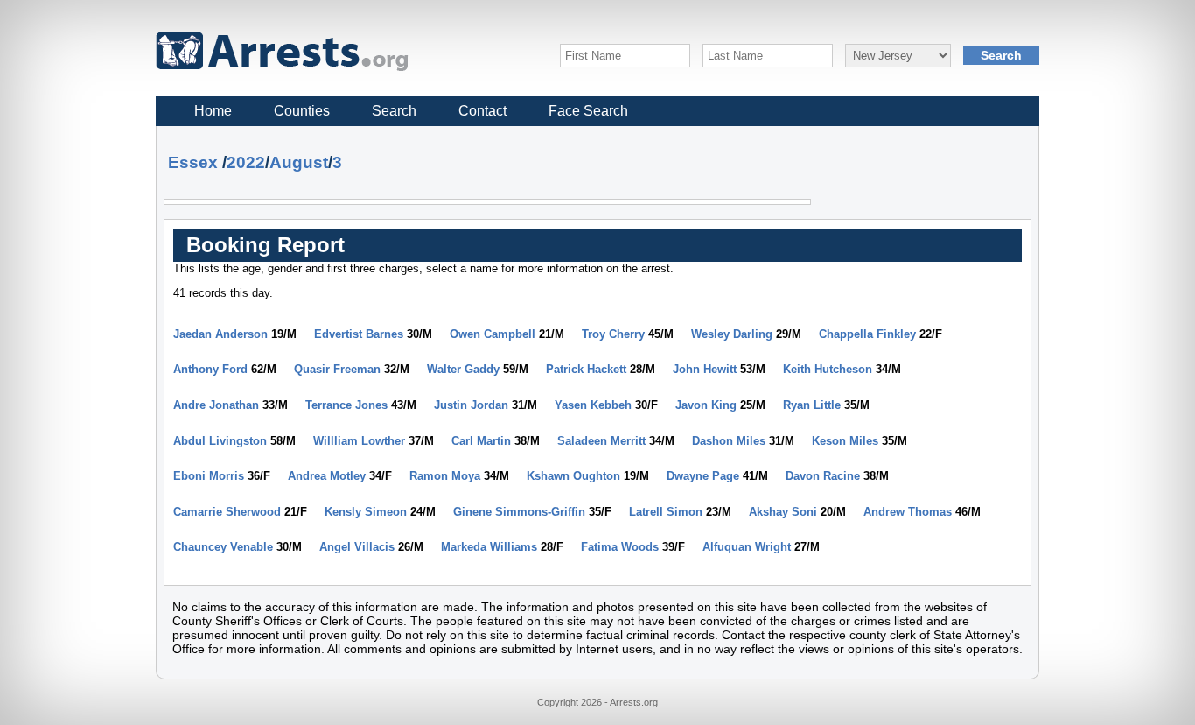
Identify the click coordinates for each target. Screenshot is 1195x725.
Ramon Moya (444, 475)
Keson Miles (845, 440)
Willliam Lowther (359, 440)
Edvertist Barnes (358, 334)
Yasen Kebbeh (593, 405)
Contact (482, 110)
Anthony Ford (210, 369)
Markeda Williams (489, 546)
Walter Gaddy (463, 369)
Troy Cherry (613, 334)
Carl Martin (481, 440)
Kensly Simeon (366, 511)
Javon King (706, 405)
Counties (302, 110)
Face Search (588, 110)
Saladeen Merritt (601, 440)
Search (394, 110)
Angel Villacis (357, 546)
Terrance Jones (346, 405)
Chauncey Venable (223, 546)
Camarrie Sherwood (227, 511)
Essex (193, 162)
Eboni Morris (208, 475)
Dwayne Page (703, 475)
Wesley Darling (731, 334)
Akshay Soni (783, 511)
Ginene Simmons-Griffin (519, 511)
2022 (246, 162)
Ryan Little (812, 405)
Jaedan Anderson (220, 334)
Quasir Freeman (337, 369)
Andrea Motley (327, 475)
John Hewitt (705, 369)
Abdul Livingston (220, 440)
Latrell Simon (665, 511)
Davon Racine (823, 475)
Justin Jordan (471, 405)
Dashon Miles (728, 440)
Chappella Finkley (867, 334)
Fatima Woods (620, 546)
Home (213, 110)
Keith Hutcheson (827, 369)
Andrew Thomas (907, 511)
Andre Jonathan (216, 405)
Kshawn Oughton (573, 475)
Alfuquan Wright (746, 546)
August (298, 162)
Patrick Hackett (586, 369)
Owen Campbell (492, 334)
